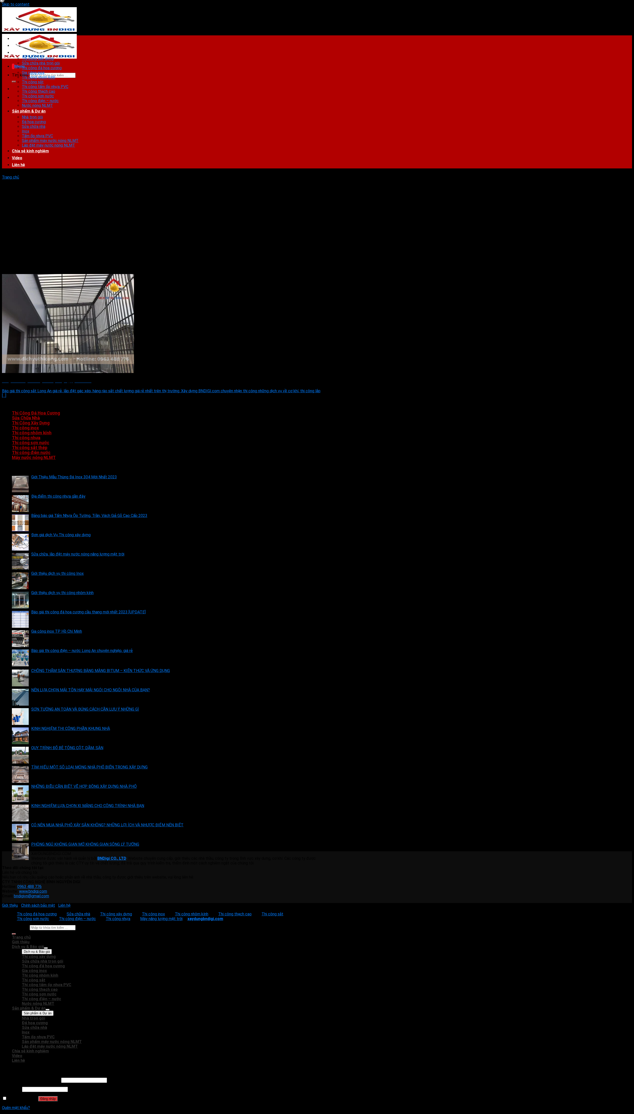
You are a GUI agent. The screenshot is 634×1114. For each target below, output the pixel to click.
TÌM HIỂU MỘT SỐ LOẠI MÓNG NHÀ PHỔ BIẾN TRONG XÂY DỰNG (89, 767)
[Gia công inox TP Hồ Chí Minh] (20, 638)
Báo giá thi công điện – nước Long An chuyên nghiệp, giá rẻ (82, 650)
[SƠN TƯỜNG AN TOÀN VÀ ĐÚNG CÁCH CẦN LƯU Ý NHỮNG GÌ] (20, 716)
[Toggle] (46, 948)
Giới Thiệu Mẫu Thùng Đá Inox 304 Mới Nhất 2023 (74, 477)
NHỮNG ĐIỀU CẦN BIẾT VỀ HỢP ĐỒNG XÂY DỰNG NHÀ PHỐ (84, 786)
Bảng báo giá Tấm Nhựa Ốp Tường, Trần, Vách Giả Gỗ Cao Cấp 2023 (89, 515)
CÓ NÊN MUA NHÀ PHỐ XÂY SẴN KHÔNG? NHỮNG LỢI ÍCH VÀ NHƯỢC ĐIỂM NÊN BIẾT (107, 825)
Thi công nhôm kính (38, 77)
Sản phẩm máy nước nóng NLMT (50, 140)
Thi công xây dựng (38, 58)
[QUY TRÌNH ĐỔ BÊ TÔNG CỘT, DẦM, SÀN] (20, 755)
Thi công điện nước (31, 452)
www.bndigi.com (33, 891)
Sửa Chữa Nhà (26, 418)
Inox (25, 131)
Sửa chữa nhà (33, 126)
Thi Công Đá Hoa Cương (36, 413)
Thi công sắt (33, 82)
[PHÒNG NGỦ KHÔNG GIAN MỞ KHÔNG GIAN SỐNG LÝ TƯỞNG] (20, 851)
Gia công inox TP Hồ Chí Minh (56, 631)
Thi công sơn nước (38, 96)
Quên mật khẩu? (16, 1107)
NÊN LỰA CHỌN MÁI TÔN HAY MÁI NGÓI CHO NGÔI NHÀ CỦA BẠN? (90, 690)
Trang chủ (21, 38)
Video (17, 158)
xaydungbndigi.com (205, 918)
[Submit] (14, 81)
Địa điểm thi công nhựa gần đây (58, 496)
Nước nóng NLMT (37, 105)
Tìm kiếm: (20, 75)
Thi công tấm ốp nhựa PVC (45, 86)
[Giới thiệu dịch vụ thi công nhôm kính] (20, 600)
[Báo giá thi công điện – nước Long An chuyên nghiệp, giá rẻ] (20, 658)
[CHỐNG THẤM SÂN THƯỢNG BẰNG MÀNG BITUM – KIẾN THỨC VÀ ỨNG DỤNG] (20, 678)
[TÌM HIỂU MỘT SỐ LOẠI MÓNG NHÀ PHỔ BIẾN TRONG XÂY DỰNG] (20, 774)
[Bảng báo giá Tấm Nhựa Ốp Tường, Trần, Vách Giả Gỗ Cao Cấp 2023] (20, 522)
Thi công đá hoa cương (42, 68)
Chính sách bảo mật (38, 905)
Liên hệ (18, 164)
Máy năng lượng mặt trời (161, 918)
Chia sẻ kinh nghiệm (30, 151)
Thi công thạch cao (38, 91)
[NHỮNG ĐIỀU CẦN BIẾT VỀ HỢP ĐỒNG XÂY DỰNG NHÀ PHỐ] (20, 793)
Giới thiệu (20, 45)
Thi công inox (25, 427)
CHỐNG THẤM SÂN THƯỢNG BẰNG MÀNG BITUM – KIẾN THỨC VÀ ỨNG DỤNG (100, 670)
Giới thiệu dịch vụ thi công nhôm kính (62, 592)
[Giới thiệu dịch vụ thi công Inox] (20, 580)
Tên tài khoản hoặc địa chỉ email (31, 1080)
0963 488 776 (29, 886)
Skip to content (15, 4)
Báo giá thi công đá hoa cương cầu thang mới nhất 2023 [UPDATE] (88, 612)
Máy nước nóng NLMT (34, 457)
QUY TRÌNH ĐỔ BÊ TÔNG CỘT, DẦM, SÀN (67, 747)
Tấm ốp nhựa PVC (37, 136)
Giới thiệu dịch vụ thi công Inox (57, 573)
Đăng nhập (48, 1099)
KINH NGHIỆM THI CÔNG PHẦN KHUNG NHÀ (70, 728)
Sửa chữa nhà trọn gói (41, 63)
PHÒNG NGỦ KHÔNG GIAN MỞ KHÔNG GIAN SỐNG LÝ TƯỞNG (85, 844)
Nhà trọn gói (32, 117)
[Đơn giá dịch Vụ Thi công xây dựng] (20, 542)
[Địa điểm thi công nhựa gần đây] (20, 503)
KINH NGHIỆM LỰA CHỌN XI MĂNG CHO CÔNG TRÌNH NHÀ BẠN (87, 805)
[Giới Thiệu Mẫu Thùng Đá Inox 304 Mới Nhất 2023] (20, 484)
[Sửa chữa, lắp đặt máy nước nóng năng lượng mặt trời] (20, 561)
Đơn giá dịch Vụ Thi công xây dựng (61, 535)
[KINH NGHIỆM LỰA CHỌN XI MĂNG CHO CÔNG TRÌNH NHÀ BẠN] (20, 813)
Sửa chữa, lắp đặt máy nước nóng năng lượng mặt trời (77, 554)
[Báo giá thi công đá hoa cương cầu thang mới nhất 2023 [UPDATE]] (20, 619)
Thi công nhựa (26, 437)
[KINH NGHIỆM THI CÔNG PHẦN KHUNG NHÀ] (20, 735)
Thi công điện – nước (40, 100)
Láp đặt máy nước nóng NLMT (48, 145)
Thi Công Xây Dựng (31, 422)
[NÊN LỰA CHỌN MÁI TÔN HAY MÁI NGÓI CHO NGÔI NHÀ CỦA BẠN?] (20, 697)
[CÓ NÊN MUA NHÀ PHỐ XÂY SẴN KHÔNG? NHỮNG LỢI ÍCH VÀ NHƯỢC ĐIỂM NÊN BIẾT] (20, 832)
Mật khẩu (11, 1089)
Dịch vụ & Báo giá (28, 52)
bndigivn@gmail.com (31, 896)
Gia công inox (33, 72)
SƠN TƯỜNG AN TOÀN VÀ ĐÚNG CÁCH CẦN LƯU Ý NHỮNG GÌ (85, 709)
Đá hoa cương (34, 121)
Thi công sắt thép (29, 447)
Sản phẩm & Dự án (29, 111)
